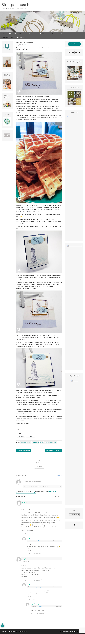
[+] (47, 486)
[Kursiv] (27, 486)
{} (45, 486)
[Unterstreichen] (29, 486)
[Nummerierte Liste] (34, 486)
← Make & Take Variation (23, 450)
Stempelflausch (15, 5)
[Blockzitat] (38, 486)
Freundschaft (35, 442)
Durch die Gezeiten (25, 442)
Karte (41, 442)
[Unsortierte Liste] (36, 486)
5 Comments (27, 45)
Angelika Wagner (38, 587)
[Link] (43, 486)
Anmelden (59, 475)
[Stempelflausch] (42, 16)
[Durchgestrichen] (31, 486)
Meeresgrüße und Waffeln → (53, 450)
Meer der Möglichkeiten (50, 442)
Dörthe (40, 606)
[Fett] (24, 486)
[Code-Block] (41, 486)
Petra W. (37, 541)
